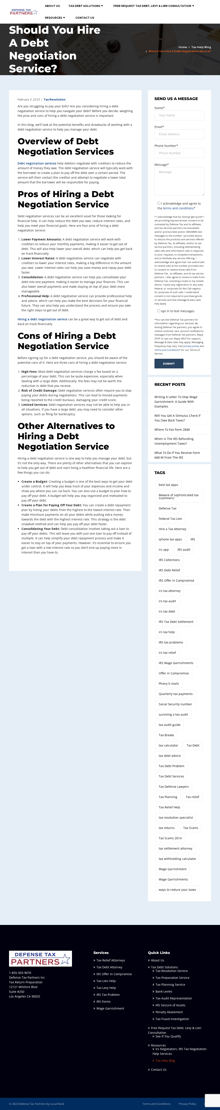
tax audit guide (169, 725)
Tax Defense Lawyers (174, 787)
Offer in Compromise (174, 673)
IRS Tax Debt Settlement (176, 622)
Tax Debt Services (171, 776)
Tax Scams (190, 828)
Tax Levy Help (106, 988)
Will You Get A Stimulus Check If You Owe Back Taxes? (177, 418)
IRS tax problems (171, 642)
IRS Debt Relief (169, 570)
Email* (159, 127)
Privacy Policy (187, 1104)
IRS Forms (103, 1001)
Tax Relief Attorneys (110, 960)
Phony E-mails (169, 683)
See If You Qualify (168, 1036)
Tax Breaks (166, 735)
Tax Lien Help (106, 981)
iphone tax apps (170, 539)
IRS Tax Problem (108, 995)
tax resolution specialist (176, 817)
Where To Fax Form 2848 (172, 429)
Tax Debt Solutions (84, 6)
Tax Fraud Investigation (172, 1019)
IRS (193, 539)
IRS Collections (169, 560)
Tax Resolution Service (172, 971)
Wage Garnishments (173, 879)
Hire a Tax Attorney (172, 529)
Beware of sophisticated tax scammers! (179, 496)
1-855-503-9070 (20, 973)
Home (183, 47)
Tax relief (192, 797)
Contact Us (84, 17)
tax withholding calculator (177, 859)
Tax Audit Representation (174, 998)
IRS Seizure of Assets (170, 1005)
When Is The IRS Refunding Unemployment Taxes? (174, 441)
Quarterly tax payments (176, 694)
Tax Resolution (55, 99)
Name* (159, 108)
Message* (161, 165)
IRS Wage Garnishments (176, 663)
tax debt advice (170, 756)
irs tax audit (167, 601)
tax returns (167, 828)
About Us (52, 6)
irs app (164, 549)
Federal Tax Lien (170, 519)
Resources (53, 17)
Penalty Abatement (169, 1012)
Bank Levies (164, 991)
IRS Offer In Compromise (114, 974)
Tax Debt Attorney (109, 967)
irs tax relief (167, 653)
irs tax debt (167, 611)
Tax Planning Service (170, 984)
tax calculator (168, 745)
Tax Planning (168, 797)
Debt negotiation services (37, 163)
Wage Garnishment (172, 869)
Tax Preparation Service (172, 978)
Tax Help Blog (201, 47)
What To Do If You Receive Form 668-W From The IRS (177, 455)
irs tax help (167, 632)
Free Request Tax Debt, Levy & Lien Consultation (152, 6)
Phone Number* (166, 146)
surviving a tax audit (173, 714)
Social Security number (175, 704)
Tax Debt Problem (171, 766)
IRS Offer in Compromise (176, 580)
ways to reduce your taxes (177, 890)
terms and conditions (178, 208)
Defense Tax (167, 508)
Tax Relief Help (169, 807)
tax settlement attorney (175, 848)
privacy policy (191, 346)
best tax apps (168, 485)
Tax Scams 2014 (170, 838)
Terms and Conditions (166, 349)
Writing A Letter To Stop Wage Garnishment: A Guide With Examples (175, 401)
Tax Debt (193, 745)
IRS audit (183, 549)
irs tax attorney (169, 591)
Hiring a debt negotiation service (42, 319)
